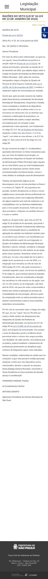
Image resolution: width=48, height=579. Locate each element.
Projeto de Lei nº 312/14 (12, 35)
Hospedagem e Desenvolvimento (24, 574)
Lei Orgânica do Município (32, 130)
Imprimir (42, 25)
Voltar (34, 25)
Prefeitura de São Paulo (24, 545)
